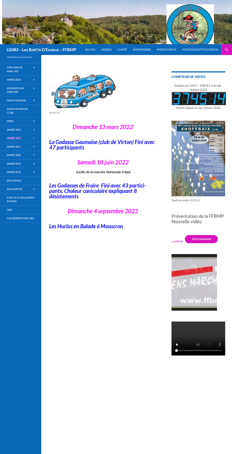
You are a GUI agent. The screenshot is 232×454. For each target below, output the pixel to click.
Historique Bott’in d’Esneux (200, 49)
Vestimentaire (142, 49)
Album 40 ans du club (17, 110)
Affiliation (14, 180)
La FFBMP (177, 241)
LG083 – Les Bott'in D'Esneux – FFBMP (41, 49)
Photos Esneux (166, 49)
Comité (122, 49)
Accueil (90, 49)
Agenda (106, 49)
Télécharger (201, 239)
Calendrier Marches (20, 218)
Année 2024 (14, 79)
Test (9, 209)
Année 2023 (14, 129)
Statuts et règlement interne (20, 199)
